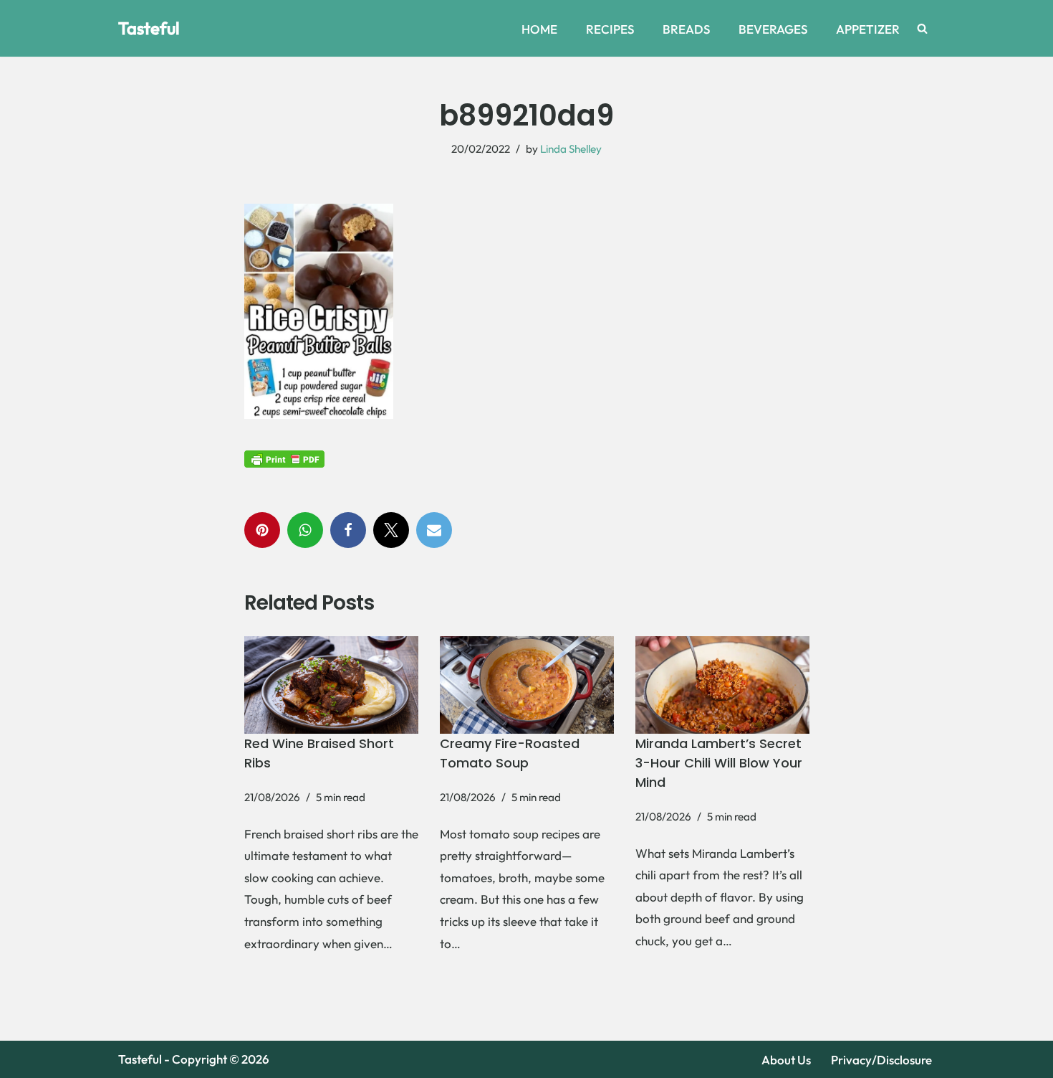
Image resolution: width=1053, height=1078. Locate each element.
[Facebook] (348, 530)
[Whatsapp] (305, 530)
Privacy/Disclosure (881, 1059)
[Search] (922, 28)
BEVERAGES (773, 29)
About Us (786, 1059)
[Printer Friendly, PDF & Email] (284, 458)
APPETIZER (868, 29)
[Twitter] (391, 530)
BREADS (686, 29)
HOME (539, 29)
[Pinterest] (262, 530)
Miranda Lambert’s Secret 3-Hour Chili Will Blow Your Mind (718, 762)
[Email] (434, 530)
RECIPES (610, 29)
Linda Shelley (571, 149)
